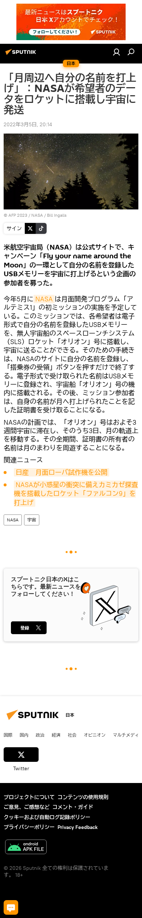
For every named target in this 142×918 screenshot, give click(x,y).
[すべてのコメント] (11, 907)
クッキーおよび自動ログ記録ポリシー (47, 817)
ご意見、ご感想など (27, 807)
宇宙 (31, 519)
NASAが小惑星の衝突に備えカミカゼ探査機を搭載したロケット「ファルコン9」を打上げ (76, 494)
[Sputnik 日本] (22, 54)
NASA (44, 299)
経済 (56, 735)
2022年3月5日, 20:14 (28, 124)
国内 (24, 735)
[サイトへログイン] (116, 52)
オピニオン (95, 735)
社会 (72, 735)
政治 (40, 735)
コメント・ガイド (72, 807)
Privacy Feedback (78, 827)
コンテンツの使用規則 (83, 797)
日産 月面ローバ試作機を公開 (61, 472)
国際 (8, 735)
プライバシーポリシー (29, 827)
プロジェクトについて (29, 797)
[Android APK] (26, 848)
